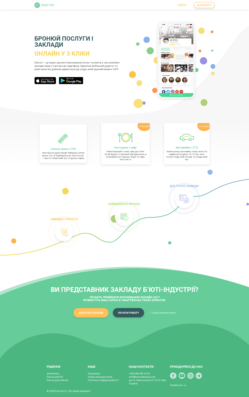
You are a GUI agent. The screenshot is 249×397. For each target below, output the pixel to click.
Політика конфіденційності (103, 380)
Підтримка (94, 373)
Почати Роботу (128, 312)
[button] (64, 231)
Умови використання (100, 376)
